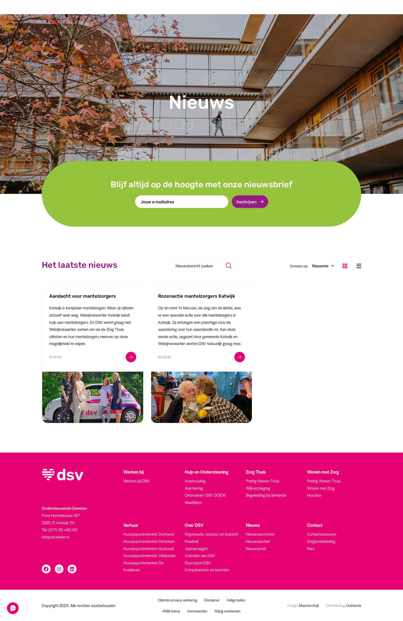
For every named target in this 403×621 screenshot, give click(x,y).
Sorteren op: (299, 265)
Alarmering (194, 488)
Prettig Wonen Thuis (262, 481)
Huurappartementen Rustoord (148, 548)
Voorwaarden (197, 610)
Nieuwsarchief (258, 541)
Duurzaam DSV (198, 562)
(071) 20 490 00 (62, 529)
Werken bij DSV (136, 481)
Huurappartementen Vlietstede (149, 555)
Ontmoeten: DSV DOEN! (205, 495)
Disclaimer (212, 599)
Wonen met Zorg (321, 488)
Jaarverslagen (196, 548)
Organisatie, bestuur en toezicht (211, 534)
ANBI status (171, 610)
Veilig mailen (236, 599)
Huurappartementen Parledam (148, 541)
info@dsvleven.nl (55, 537)
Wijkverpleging (258, 488)
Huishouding (195, 481)
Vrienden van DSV (200, 555)
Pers (311, 548)
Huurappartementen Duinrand (148, 534)
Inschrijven (246, 201)
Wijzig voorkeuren (227, 610)
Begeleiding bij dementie (266, 495)
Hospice (314, 495)
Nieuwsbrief (256, 548)
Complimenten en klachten (207, 569)
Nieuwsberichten (260, 534)
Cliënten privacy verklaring (177, 599)
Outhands (343, 605)
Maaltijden (193, 502)
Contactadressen (321, 534)
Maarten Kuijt (303, 605)
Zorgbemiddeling (321, 541)
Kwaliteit (191, 541)
